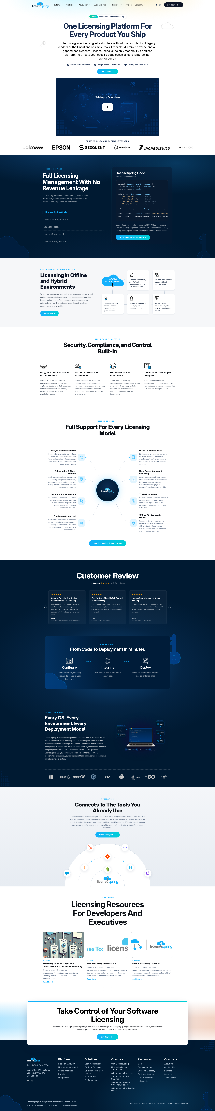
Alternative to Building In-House (123, 1089)
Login (158, 5)
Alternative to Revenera (122, 1073)
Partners (168, 1071)
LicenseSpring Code (56, 212)
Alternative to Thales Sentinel (120, 1077)
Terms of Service (147, 1103)
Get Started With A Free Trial (131, 237)
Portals (61, 1074)
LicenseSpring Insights (54, 234)
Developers (83, 5)
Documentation (145, 1067)
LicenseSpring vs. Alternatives (119, 1068)
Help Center (143, 1081)
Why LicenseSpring (120, 1064)
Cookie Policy (160, 1103)
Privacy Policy (133, 1103)
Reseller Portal (51, 227)
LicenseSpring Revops (54, 241)
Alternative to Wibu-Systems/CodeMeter (120, 1083)
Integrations (63, 1078)
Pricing (129, 5)
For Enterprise (91, 1080)
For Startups (90, 1076)
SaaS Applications (93, 1064)
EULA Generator (145, 1078)
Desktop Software (93, 1067)
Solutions (69, 5)
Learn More (49, 313)
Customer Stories (101, 5)
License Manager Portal (55, 219)
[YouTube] (28, 1081)
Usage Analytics (65, 1071)
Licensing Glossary (146, 1071)
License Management (68, 1067)
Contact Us (169, 1067)
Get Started (172, 5)
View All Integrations (108, 835)
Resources (116, 5)
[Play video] (107, 107)
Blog (140, 1064)
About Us (168, 1064)
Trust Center (170, 1078)
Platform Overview (66, 1064)
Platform (56, 5)
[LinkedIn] (32, 1081)
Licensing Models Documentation (108, 543)
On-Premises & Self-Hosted (94, 1072)
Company (139, 5)
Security (168, 1074)
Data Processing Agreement (178, 1103)
